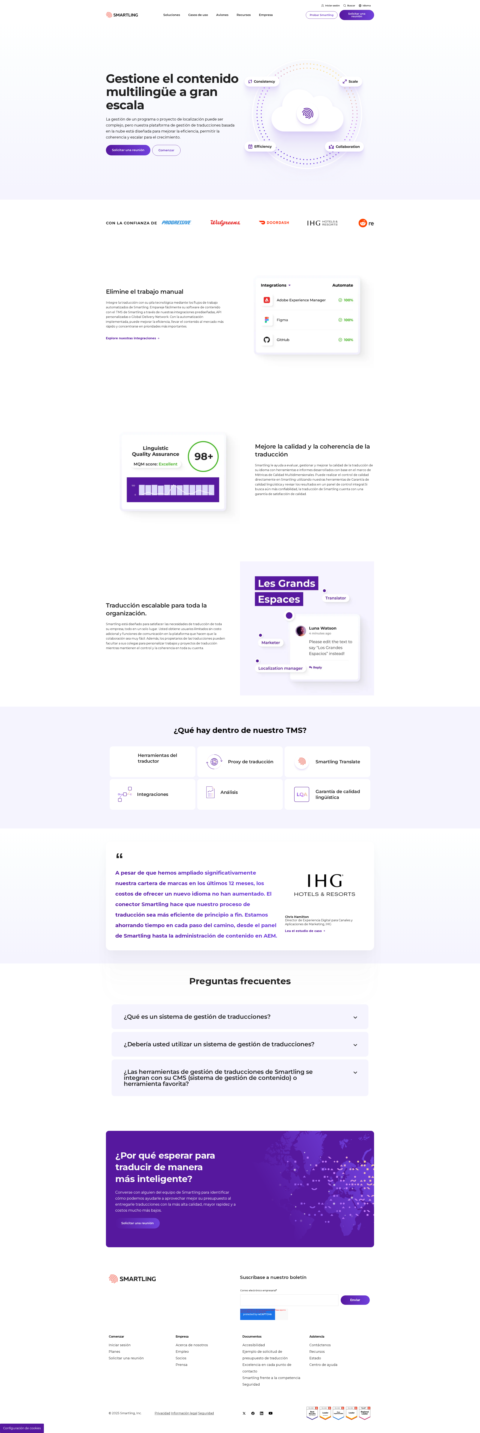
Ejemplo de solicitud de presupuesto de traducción (265, 1355)
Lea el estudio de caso (304, 931)
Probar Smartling (322, 15)
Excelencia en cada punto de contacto (266, 1368)
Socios (181, 1358)
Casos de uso (198, 15)
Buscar (351, 5)
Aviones (222, 15)
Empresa (266, 15)
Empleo (182, 1352)
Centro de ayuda (323, 1365)
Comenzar (166, 150)
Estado (315, 1358)
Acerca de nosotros (192, 1345)
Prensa (182, 1365)
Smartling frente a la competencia (271, 1378)
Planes (114, 1352)
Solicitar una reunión (356, 15)
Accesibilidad (253, 1345)
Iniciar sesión (332, 5)
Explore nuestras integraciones (131, 338)
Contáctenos (320, 1345)
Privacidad (162, 1413)
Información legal (184, 1413)
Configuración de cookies (22, 1428)
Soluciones (171, 15)
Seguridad (251, 1384)
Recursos (244, 15)
